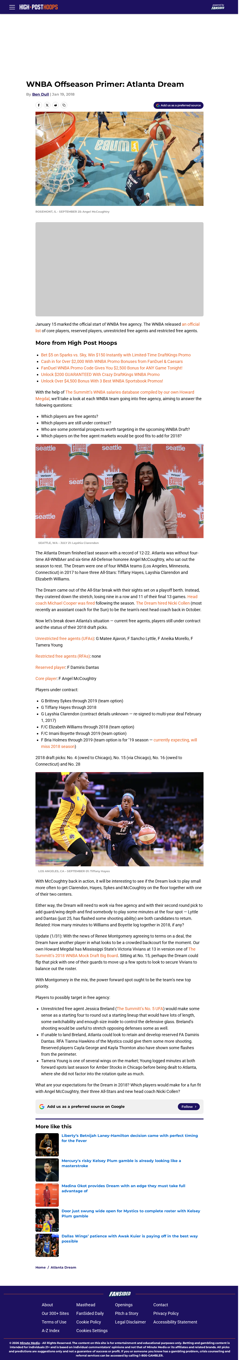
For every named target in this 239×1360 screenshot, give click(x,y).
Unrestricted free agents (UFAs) (64, 638)
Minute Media (30, 1343)
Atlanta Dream (63, 1267)
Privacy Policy (166, 1313)
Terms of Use (54, 1322)
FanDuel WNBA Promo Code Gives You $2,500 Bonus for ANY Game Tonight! (112, 367)
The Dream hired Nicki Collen (163, 603)
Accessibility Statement (175, 1322)
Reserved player (50, 667)
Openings (124, 1304)
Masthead (85, 1304)
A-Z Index (51, 1330)
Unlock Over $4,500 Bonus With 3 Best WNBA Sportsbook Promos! (102, 381)
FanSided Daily (90, 1313)
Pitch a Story (126, 1313)
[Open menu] (12, 7)
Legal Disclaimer (130, 1322)
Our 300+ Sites (55, 1313)
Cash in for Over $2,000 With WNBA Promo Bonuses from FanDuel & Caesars (112, 361)
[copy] (64, 105)
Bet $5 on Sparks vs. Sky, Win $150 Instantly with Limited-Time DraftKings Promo (116, 354)
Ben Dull (40, 94)
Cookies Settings (92, 1330)
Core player (46, 678)
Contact (160, 1304)
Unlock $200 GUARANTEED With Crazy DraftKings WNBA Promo (100, 374)
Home (40, 1267)
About (47, 1304)
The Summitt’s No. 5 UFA (140, 1008)
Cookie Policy (88, 1322)
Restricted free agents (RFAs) (62, 656)
